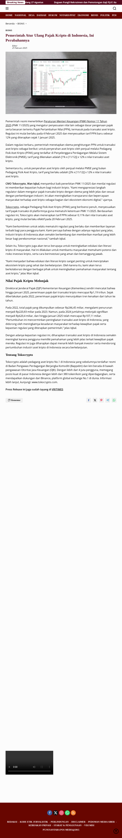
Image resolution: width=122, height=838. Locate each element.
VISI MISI (89, 825)
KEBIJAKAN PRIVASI (40, 825)
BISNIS (9, 30)
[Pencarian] (114, 8)
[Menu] (8, 8)
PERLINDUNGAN (60, 822)
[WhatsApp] (67, 813)
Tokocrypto (12, 207)
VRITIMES (57, 389)
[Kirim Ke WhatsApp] (114, 400)
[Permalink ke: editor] (8, 46)
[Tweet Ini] (95, 400)
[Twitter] (55, 813)
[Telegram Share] (107, 400)
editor (14, 45)
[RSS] (73, 813)
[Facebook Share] (88, 400)
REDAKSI (12, 822)
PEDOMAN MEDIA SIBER (101, 822)
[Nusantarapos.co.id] (27, 8)
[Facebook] (49, 813)
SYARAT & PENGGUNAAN (67, 825)
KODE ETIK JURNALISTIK (34, 822)
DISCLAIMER (78, 822)
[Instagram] (61, 813)
